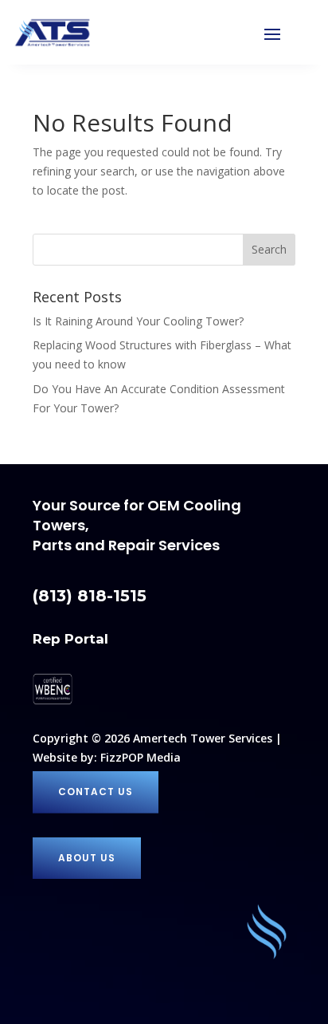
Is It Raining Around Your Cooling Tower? (138, 321)
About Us (86, 857)
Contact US (95, 791)
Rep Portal (70, 639)
